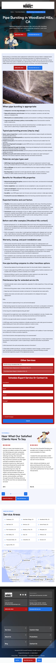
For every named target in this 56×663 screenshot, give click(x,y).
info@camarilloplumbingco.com (12, 604)
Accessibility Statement (34, 655)
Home (12, 12)
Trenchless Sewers (20, 12)
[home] (28, 5)
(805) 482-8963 (9, 602)
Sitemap (42, 655)
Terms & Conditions (23, 655)
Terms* (11, 416)
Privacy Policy (15, 655)
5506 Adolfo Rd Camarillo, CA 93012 (38, 595)
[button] (39, 660)
